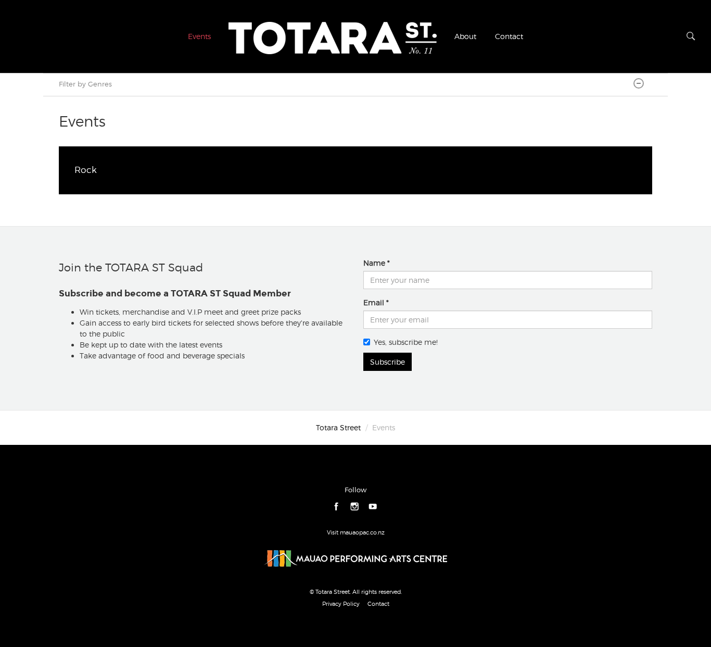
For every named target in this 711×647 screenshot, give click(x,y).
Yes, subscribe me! (406, 342)
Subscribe (387, 361)
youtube (373, 507)
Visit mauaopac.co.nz (356, 532)
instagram (355, 507)
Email (373, 302)
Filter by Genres (85, 84)
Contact (509, 36)
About (465, 36)
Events (199, 36)
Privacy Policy (341, 603)
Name (374, 262)
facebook (336, 507)
